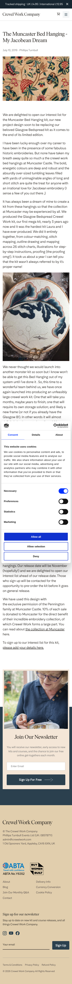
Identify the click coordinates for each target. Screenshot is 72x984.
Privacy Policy (32, 965)
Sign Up (60, 945)
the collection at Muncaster (45, 629)
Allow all (36, 536)
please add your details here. (23, 648)
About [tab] (59, 434)
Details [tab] (36, 434)
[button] (58, 14)
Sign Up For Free (30, 779)
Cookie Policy (44, 892)
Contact (7, 898)
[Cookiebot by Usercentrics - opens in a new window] (53, 425)
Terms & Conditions (12, 965)
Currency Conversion (48, 887)
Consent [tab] (13, 434)
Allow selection (36, 546)
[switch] (63, 501)
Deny (36, 556)
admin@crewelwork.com (17, 839)
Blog (5, 887)
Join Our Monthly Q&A (16, 892)
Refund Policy (49, 965)
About (6, 881)
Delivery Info (43, 881)
